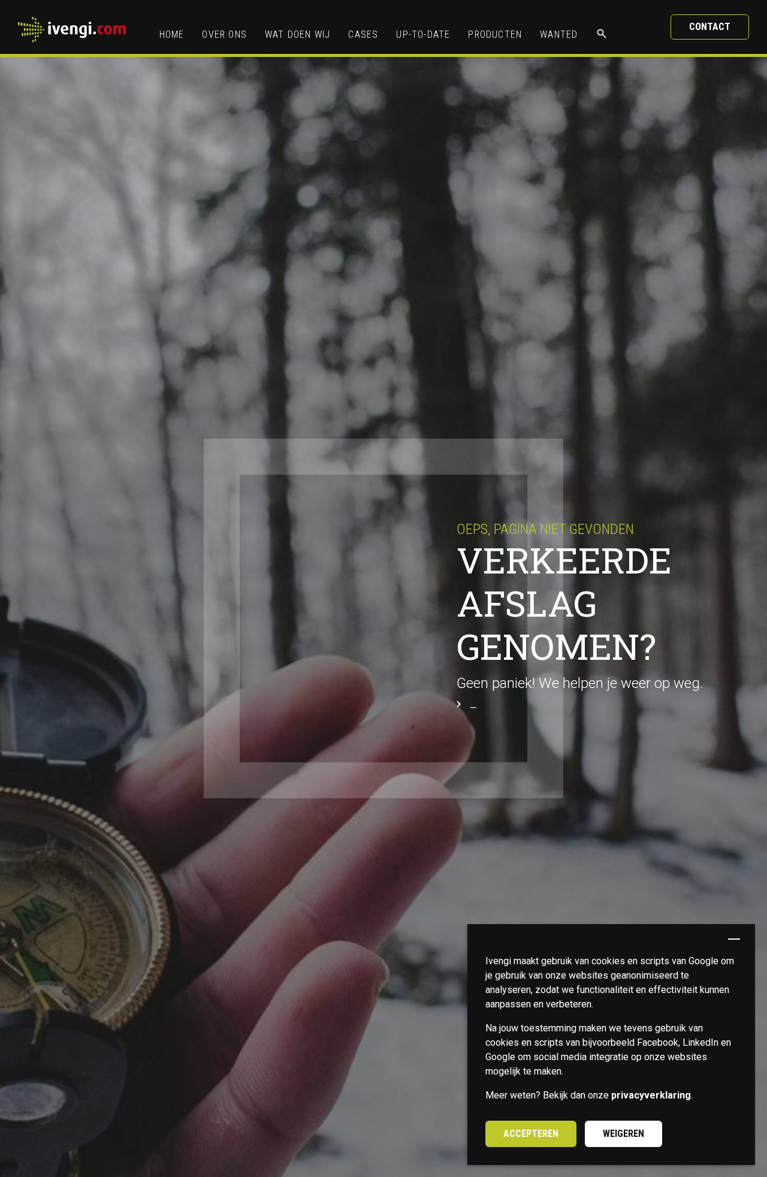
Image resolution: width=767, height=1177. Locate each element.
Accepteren (530, 1133)
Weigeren (623, 1133)
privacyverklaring (651, 1095)
